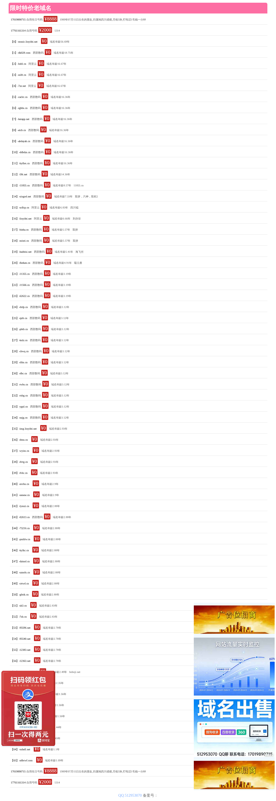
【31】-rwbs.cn (19, 384)
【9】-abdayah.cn (20, 141)
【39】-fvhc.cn (19, 472)
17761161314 (18, 30)
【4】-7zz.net (18, 85)
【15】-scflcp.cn (20, 207)
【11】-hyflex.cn (20, 163)
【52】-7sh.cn (19, 616)
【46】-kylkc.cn (20, 550)
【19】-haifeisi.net (21, 251)
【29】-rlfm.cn (19, 362)
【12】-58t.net (19, 174)
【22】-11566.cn (20, 284)
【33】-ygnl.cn (19, 406)
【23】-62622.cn (20, 296)
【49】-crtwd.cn (20, 583)
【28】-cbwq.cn (20, 351)
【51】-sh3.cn (19, 605)
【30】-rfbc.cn (19, 373)
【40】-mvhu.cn (20, 483)
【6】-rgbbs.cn (19, 108)
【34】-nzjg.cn (19, 417)
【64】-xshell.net (20, 749)
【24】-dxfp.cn (19, 307)
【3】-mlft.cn (18, 74)
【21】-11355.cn (20, 273)
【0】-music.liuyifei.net (24, 41)
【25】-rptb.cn (19, 318)
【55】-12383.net (20, 649)
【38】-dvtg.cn (19, 461)
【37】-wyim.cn (20, 450)
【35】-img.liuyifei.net (24, 428)
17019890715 (18, 19)
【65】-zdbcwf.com (22, 760)
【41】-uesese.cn (20, 495)
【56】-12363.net (20, 660)
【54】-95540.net (20, 638)
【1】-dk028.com (20, 52)
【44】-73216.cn (20, 528)
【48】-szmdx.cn (20, 572)
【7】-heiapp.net (20, 119)
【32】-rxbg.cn (19, 395)
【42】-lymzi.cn (20, 506)
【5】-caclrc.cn (19, 96)
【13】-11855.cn (20, 185)
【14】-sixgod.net (21, 196)
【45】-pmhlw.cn (20, 539)
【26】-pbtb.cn (19, 329)
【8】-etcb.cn (18, 130)
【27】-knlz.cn (19, 340)
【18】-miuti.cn (20, 240)
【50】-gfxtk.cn (20, 594)
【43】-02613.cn (20, 517)
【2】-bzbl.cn (18, 63)
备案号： (150, 795)
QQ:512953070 (130, 795)
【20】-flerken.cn (20, 262)
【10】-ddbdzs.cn (20, 152)
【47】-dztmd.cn (20, 561)
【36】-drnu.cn (19, 439)
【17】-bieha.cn (20, 229)
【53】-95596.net (20, 627)
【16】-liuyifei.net (21, 218)
